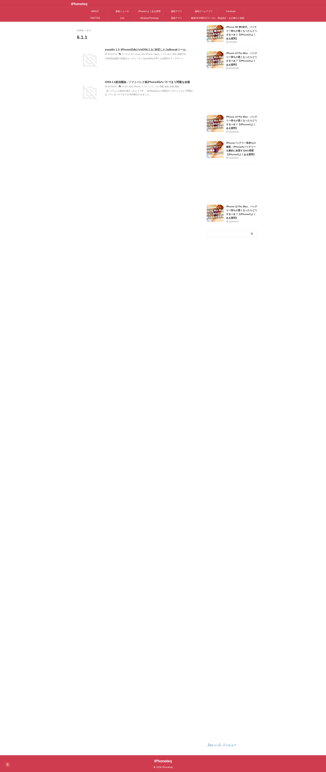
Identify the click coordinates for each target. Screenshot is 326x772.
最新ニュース (122, 11)
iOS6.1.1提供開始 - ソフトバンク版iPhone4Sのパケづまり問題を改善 (147, 82)
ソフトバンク (147, 86)
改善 (172, 86)
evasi (137, 54)
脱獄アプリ (176, 18)
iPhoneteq (79, 4)
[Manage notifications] (7, 764)
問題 (162, 86)
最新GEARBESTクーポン (203, 18)
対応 (175, 54)
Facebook (231, 11)
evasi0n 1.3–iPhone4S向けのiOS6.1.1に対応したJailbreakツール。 (146, 49)
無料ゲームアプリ (204, 11)
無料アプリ (176, 11)
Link (122, 18)
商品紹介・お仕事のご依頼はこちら (231, 19)
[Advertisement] (232, 94)
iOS (143, 54)
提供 (167, 86)
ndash (156, 54)
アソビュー (229, 744)
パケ (157, 86)
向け (169, 54)
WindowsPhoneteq (149, 18)
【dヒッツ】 (214, 744)
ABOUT (95, 11)
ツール (163, 54)
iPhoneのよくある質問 (149, 11)
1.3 (126, 54)
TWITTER (95, 18)
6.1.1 (132, 54)
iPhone (149, 54)
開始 (177, 86)
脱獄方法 (182, 54)
